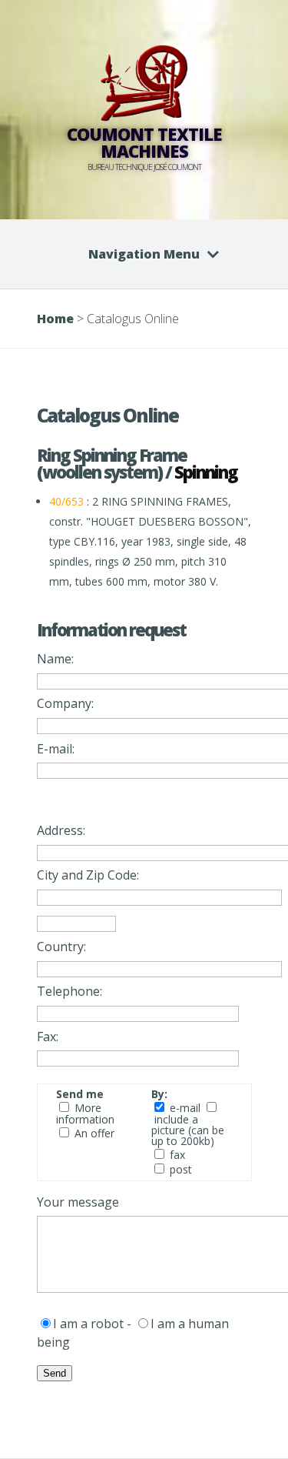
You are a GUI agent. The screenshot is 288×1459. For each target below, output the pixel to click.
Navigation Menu (144, 253)
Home (55, 318)
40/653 (66, 501)
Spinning (205, 471)
